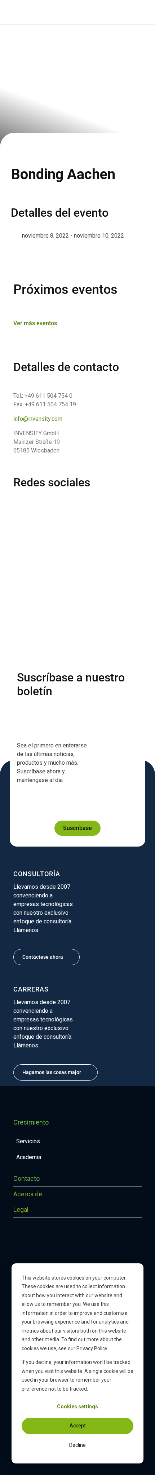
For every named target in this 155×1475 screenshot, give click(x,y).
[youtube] (68, 504)
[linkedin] (16, 504)
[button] (28, 12)
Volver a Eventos (37, 39)
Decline (77, 1445)
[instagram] (29, 504)
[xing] (55, 504)
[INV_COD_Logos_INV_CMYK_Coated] (115, 9)
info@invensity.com (37, 418)
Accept (78, 1425)
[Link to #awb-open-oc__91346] (11, 12)
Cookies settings (77, 1406)
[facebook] (42, 504)
